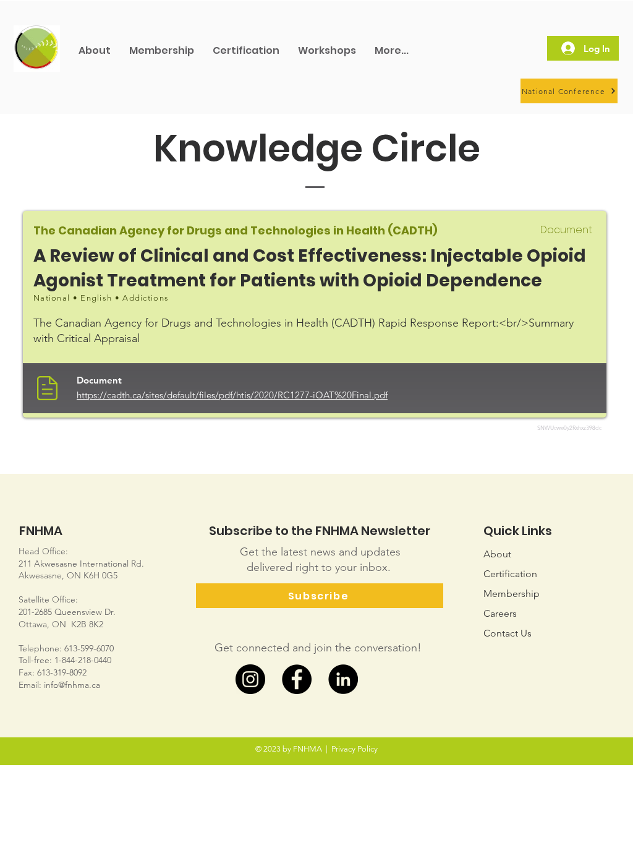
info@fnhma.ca (72, 684)
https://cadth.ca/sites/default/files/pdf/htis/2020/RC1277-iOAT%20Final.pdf (232, 395)
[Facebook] (297, 679)
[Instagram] (250, 679)
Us (507, 633)
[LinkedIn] (343, 679)
